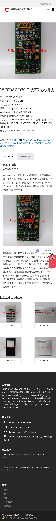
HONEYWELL (10, 142)
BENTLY (32, 139)
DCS (39, 139)
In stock (13, 139)
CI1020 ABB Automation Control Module (24, 434)
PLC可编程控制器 (25, 142)
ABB (25, 139)
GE (1, 142)
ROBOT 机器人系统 (43, 142)
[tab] (25, 156)
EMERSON (47, 139)
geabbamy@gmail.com (25, 411)
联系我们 (8, 486)
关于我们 (8, 482)
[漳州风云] (22, 9)
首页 (6, 470)
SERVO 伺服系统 (7, 145)
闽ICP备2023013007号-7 (13, 494)
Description (8, 156)
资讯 (6, 478)
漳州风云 (29, 494)
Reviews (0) (25, 156)
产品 (6, 474)
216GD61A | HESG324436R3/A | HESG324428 (26, 447)
